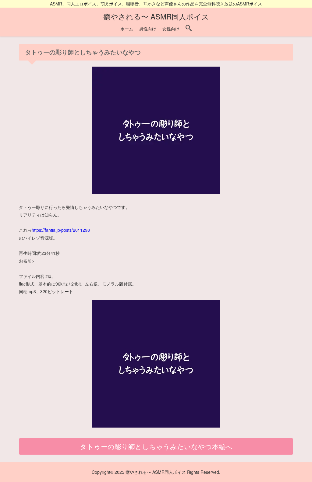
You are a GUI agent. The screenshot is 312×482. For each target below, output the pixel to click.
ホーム (126, 29)
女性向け (170, 29)
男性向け (147, 29)
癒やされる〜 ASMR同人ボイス (156, 16)
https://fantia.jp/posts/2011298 (61, 230)
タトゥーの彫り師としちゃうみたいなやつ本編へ (156, 446)
